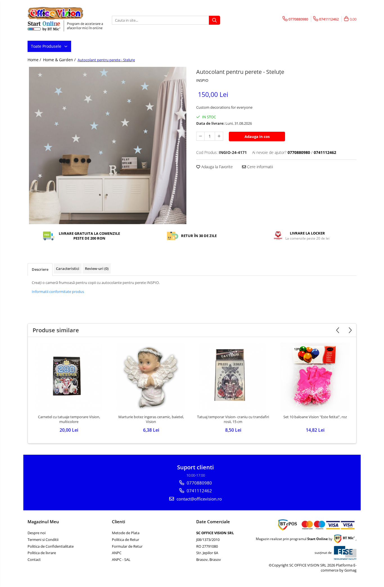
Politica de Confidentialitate (51, 546)
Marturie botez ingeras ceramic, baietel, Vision (151, 419)
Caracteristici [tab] (67, 268)
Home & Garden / (60, 59)
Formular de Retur (127, 546)
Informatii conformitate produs (58, 291)
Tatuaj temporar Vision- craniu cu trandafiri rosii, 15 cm (233, 419)
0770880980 (199, 483)
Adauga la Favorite (216, 166)
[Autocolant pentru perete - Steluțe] (108, 145)
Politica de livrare (42, 552)
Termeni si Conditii (43, 539)
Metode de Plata (125, 532)
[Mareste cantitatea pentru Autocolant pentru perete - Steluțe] (219, 136)
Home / (35, 59)
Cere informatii (259, 166)
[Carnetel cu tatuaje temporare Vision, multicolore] (69, 377)
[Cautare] (214, 20)
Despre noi (37, 532)
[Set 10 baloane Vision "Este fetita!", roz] (315, 377)
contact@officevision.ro (198, 499)
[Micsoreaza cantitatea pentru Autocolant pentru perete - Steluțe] (200, 136)
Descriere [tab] (40, 269)
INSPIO (202, 80)
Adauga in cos (257, 136)
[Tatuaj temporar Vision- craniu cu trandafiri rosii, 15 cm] (233, 377)
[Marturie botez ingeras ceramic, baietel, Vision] (151, 377)
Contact (34, 559)
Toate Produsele (46, 46)
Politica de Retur (125, 539)
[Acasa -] (56, 13)
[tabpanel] (108, 145)
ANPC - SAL (121, 559)
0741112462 (199, 490)
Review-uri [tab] (97, 268)
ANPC (116, 552)
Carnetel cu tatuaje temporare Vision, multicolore (69, 419)
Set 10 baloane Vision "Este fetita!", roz (315, 417)
